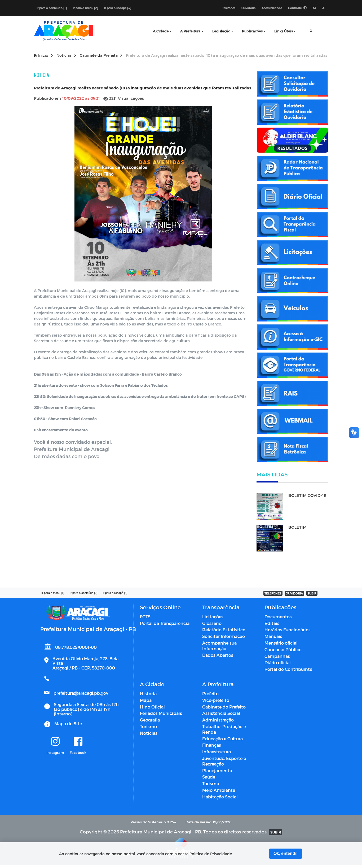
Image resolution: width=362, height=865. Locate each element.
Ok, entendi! (285, 853)
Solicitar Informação (223, 636)
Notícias (64, 55)
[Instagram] (55, 742)
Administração (218, 719)
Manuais (273, 636)
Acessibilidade (272, 8)
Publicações (252, 31)
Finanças (211, 744)
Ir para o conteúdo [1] (52, 8)
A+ (314, 8)
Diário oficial (277, 662)
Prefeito (210, 693)
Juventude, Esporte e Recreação (224, 761)
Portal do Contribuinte (288, 669)
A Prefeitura (190, 31)
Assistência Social (221, 713)
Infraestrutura (216, 751)
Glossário (212, 623)
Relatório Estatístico (223, 629)
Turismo (148, 726)
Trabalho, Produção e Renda (224, 729)
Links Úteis (283, 31)
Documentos (278, 616)
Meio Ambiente (218, 790)
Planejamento (217, 770)
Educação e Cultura (222, 738)
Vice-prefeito (215, 700)
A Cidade (161, 31)
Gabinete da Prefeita (99, 55)
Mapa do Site (68, 723)
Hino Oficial (152, 706)
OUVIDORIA (294, 593)
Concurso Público (283, 649)
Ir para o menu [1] (52, 592)
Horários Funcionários (287, 629)
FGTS (145, 616)
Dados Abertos (217, 655)
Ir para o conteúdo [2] (83, 592)
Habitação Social (220, 796)
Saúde (208, 776)
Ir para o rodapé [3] (117, 8)
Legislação (221, 31)
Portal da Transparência (164, 623)
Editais (271, 623)
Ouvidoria (248, 8)
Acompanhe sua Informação (219, 645)
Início (43, 55)
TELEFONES (272, 593)
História (148, 693)
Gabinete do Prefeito (224, 706)
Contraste (295, 8)
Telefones (228, 8)
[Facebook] (78, 742)
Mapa (146, 700)
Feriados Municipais (161, 713)
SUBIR (311, 593)
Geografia (150, 719)
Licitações (212, 616)
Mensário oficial (281, 642)
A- (323, 8)
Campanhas (277, 656)
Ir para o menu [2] (85, 8)
